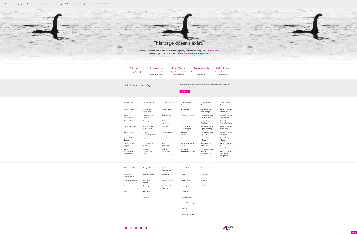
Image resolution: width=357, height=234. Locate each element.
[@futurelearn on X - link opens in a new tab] (136, 228)
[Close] (354, 4)
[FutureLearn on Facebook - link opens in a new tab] (125, 228)
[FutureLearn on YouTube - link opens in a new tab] (141, 228)
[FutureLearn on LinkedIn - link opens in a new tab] (146, 228)
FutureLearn (213, 50)
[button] (354, 232)
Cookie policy (110, 4)
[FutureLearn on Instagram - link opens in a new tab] (130, 228)
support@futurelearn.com (197, 53)
